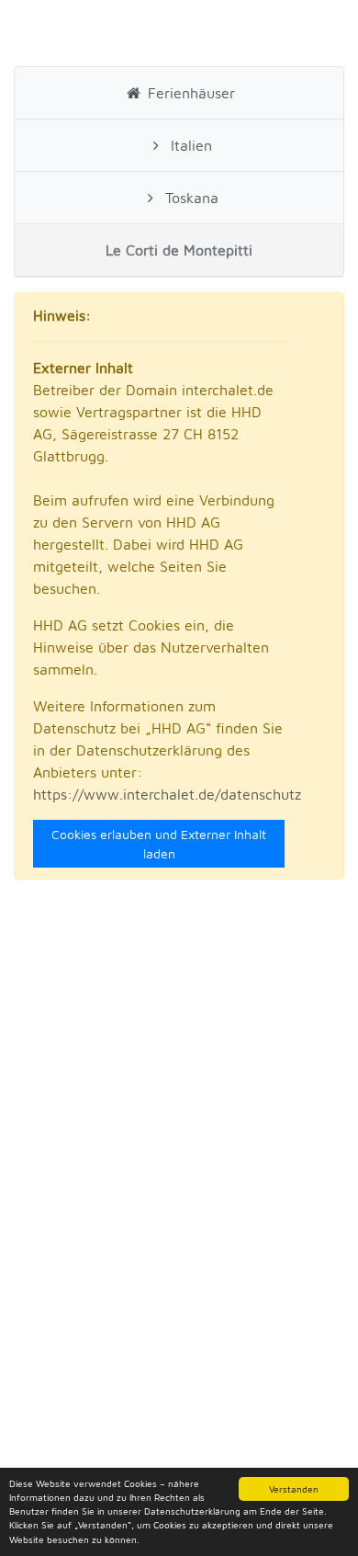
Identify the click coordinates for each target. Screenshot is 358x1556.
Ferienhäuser (189, 93)
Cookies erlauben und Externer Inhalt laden (158, 843)
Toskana (189, 197)
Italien (189, 145)
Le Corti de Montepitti (179, 250)
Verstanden (294, 1488)
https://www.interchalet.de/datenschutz (167, 794)
